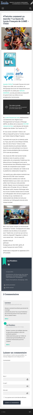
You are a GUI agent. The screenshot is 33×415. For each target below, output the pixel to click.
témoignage (21, 279)
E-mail (5, 383)
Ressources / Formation (12, 276)
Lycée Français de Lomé (12, 117)
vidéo (26, 279)
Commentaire (6, 360)
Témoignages (19, 277)
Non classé (25, 274)
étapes (8, 279)
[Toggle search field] (30, 8)
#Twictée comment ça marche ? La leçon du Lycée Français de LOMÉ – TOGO (16, 20)
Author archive (8, 264)
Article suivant (10, 287)
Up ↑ (30, 412)
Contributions (9, 274)
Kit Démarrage (17, 274)
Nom (4, 376)
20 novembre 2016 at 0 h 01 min (13, 304)
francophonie (13, 279)
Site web (5, 390)
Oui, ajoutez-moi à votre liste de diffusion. (16, 397)
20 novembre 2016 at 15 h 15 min (15, 327)
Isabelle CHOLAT (8, 84)
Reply (6, 318)
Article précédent (10, 285)
